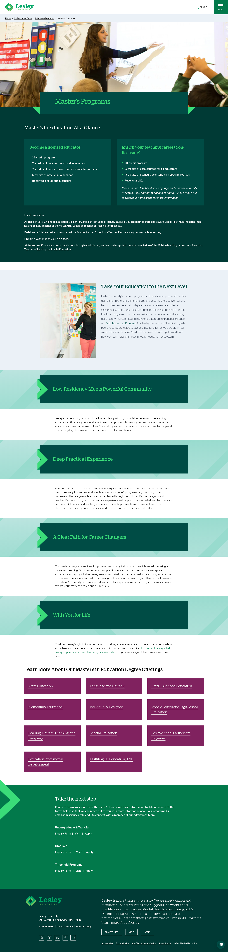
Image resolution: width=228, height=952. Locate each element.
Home (8, 18)
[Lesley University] (19, 7)
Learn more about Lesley (120, 922)
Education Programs (44, 18)
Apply (88, 833)
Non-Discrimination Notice (144, 943)
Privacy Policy (122, 943)
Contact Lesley (65, 927)
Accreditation (165, 943)
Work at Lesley (83, 927)
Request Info (111, 932)
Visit (77, 833)
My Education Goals (23, 18)
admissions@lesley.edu (76, 815)
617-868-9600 (46, 927)
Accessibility (107, 943)
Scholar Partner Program (121, 323)
